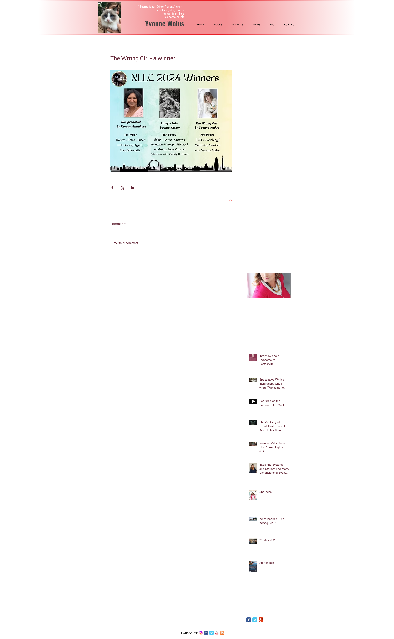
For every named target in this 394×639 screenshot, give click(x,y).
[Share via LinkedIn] (132, 188)
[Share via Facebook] (112, 188)
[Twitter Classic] (254, 619)
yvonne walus (276, 601)
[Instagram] (201, 633)
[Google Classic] (261, 619)
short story (252, 601)
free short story (262, 594)
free (248, 594)
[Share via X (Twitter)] (122, 188)
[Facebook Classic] (248, 619)
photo (277, 594)
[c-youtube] (217, 633)
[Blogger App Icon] (222, 633)
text (264, 601)
